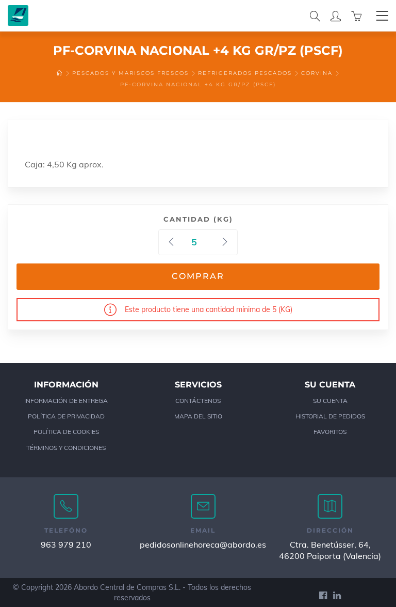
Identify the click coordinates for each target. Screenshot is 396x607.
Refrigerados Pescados (245, 73)
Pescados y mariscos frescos (130, 73)
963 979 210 (66, 544)
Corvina (317, 73)
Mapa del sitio (198, 416)
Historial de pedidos (330, 416)
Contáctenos (198, 400)
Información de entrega (66, 400)
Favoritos (330, 431)
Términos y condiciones (66, 448)
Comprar (198, 276)
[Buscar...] (315, 15)
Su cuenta (330, 400)
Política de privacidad (66, 416)
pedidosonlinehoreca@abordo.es (203, 544)
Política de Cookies (66, 431)
